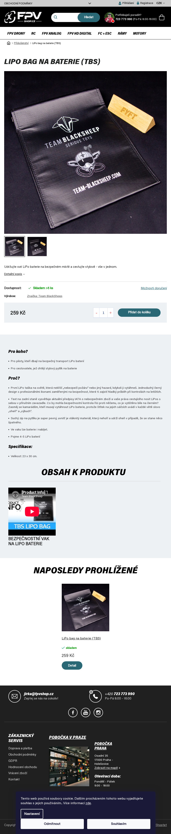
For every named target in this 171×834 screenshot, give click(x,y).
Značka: (44, 296)
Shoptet (161, 825)
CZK (159, 3)
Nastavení (32, 814)
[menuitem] (16, 33)
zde (88, 803)
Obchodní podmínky (18, 3)
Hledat (88, 17)
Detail (72, 665)
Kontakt (14, 779)
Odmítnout (52, 824)
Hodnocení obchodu (22, 767)
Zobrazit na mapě (106, 768)
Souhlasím (118, 824)
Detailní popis (13, 274)
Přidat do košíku (139, 312)
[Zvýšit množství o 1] (110, 312)
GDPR (12, 761)
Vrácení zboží (17, 773)
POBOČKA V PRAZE (67, 738)
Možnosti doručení (154, 288)
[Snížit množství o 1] (96, 312)
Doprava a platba (20, 748)
